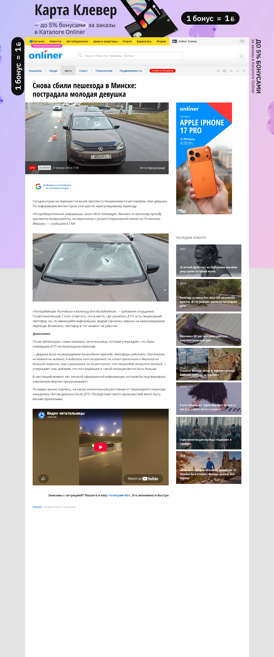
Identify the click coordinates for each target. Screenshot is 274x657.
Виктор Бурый (156, 167)
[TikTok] (238, 70)
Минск (58, 506)
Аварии (37, 506)
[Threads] (244, 70)
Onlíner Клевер (187, 41)
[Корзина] (241, 55)
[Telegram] (218, 70)
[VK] (231, 70)
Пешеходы (69, 506)
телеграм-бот (119, 495)
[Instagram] (224, 70)
